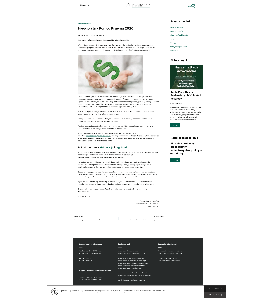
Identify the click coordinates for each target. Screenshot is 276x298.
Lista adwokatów (176, 27)
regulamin (121, 147)
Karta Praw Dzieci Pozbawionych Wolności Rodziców (185, 95)
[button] (215, 289)
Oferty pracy (175, 43)
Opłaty (172, 39)
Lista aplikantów (176, 31)
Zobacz (175, 125)
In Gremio (174, 51)
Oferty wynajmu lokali (178, 47)
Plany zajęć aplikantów (179, 35)
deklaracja (107, 147)
